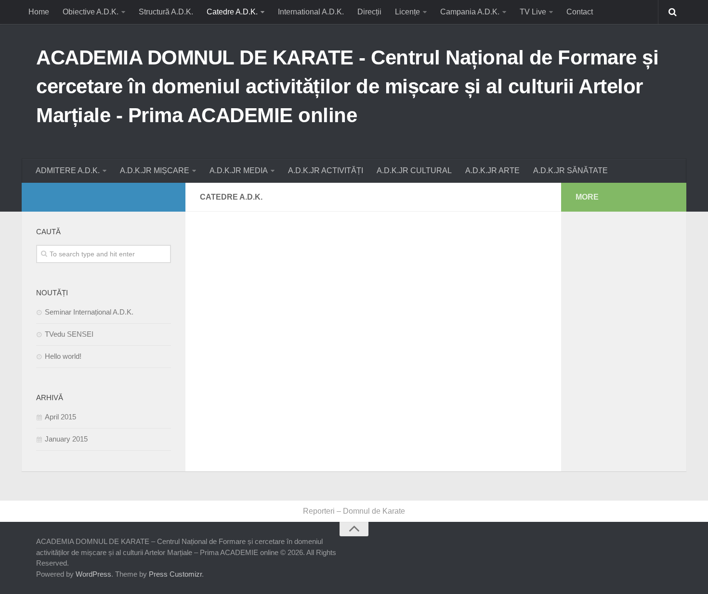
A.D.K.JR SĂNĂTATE (570, 170)
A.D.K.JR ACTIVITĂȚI (325, 170)
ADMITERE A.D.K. (68, 170)
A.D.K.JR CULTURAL (414, 170)
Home (38, 12)
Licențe (407, 12)
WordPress (93, 574)
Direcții (369, 12)
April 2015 (60, 417)
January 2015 (66, 439)
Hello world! (63, 356)
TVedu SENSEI (69, 334)
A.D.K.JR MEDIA (239, 170)
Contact (579, 12)
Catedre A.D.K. (232, 12)
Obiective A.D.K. (90, 12)
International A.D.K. (311, 12)
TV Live (533, 12)
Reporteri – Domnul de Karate (354, 511)
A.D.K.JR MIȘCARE (154, 170)
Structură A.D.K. (166, 12)
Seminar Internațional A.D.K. (89, 312)
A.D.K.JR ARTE (492, 170)
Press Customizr (175, 574)
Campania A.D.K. (469, 12)
